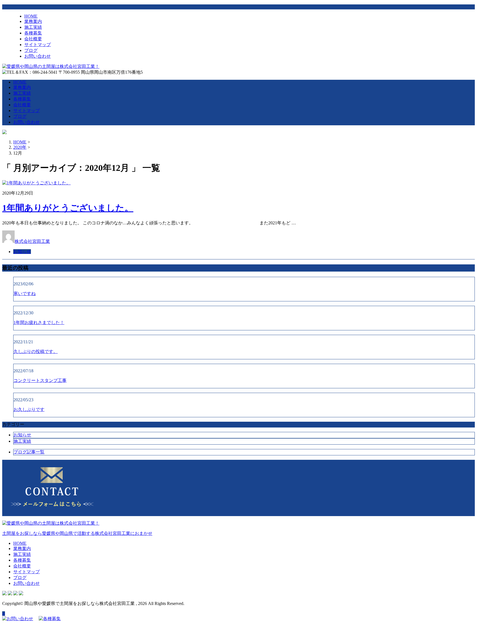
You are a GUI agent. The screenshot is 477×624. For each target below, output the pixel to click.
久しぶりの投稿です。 (36, 351)
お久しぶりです (29, 409)
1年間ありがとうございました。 (67, 208)
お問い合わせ (37, 56)
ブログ (31, 50)
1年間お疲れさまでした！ (39, 322)
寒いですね (25, 293)
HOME (31, 16)
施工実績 (33, 27)
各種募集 (33, 33)
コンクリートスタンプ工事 (40, 380)
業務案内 (33, 21)
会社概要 (33, 38)
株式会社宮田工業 (32, 241)
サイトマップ (37, 44)
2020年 (19, 147)
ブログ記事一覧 (29, 452)
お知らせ (22, 251)
